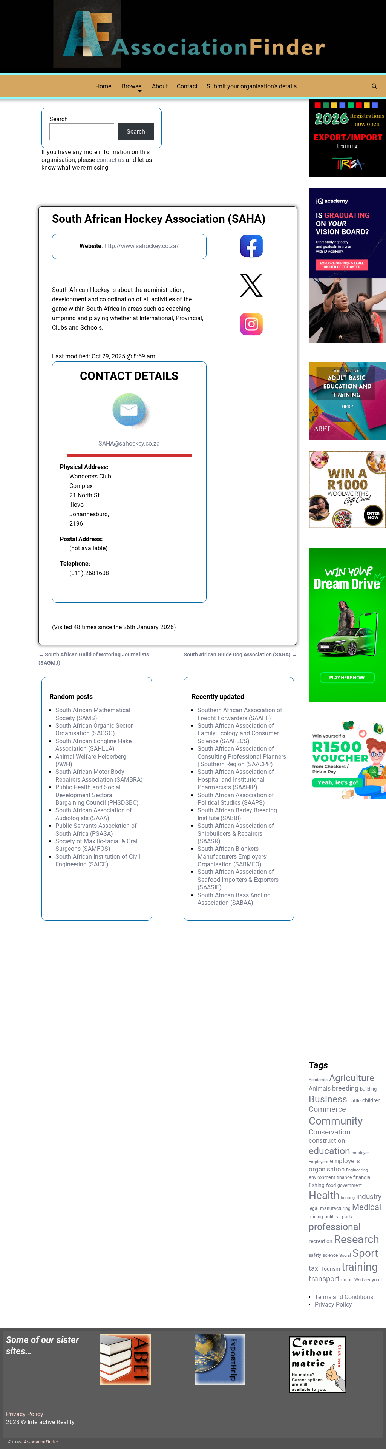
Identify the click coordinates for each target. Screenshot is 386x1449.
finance (344, 1177)
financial (362, 1177)
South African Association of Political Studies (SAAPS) (236, 799)
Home (103, 86)
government (349, 1185)
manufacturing (335, 1208)
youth (377, 1279)
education (329, 1150)
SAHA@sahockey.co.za (129, 443)
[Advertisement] (251, 464)
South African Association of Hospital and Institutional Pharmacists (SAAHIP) (236, 779)
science (330, 1255)
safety (315, 1255)
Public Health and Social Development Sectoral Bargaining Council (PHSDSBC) (97, 795)
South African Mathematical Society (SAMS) (92, 714)
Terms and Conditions (344, 1297)
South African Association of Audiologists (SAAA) (93, 814)
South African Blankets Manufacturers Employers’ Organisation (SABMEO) (232, 856)
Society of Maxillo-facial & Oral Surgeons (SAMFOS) (96, 845)
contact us (110, 160)
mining (316, 1216)
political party (338, 1216)
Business (328, 1099)
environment (322, 1177)
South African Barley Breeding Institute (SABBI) (237, 814)
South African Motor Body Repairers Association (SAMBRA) (99, 775)
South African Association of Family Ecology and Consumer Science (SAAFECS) (238, 733)
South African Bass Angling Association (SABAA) (234, 899)
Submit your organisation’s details (252, 86)
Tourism (330, 1269)
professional (335, 1226)
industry (368, 1197)
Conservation (329, 1132)
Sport (365, 1253)
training (360, 1267)
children (371, 1100)
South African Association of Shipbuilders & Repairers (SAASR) (236, 833)
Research (356, 1239)
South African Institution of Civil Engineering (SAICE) (97, 860)
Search (58, 119)
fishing (317, 1185)
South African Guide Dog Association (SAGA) (240, 654)
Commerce (327, 1109)
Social (345, 1255)
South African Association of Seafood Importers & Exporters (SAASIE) (238, 879)
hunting (348, 1197)
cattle (355, 1100)
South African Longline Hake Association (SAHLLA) (93, 745)
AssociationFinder (41, 1442)
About (160, 86)
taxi (314, 1268)
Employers (318, 1161)
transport (324, 1279)
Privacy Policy (333, 1304)
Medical (366, 1207)
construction (327, 1140)
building (368, 1089)
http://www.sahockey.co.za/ (141, 246)
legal (314, 1208)
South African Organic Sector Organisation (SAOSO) (94, 729)
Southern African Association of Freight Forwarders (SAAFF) (240, 714)
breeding (345, 1088)
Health (324, 1195)
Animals (320, 1088)
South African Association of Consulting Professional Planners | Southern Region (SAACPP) (242, 756)
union (347, 1279)
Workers (362, 1280)
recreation (320, 1241)
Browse (131, 86)
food (331, 1185)
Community (336, 1121)
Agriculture (351, 1077)
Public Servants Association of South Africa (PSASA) (96, 829)
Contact (187, 86)
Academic (318, 1079)
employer (360, 1152)
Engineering (357, 1170)
